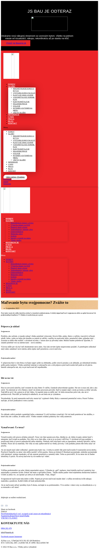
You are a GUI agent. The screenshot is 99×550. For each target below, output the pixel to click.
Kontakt (12, 123)
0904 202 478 (6, 528)
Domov (11, 84)
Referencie (13, 115)
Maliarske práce (20, 104)
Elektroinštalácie (21, 102)
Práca (11, 119)
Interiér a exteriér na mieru (21, 238)
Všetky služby (19, 113)
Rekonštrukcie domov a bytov (22, 223)
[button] (15, 43)
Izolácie (16, 106)
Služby (11, 86)
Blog (10, 121)
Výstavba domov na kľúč (24, 93)
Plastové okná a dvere (23, 95)
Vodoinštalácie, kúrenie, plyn (22, 229)
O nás (11, 117)
